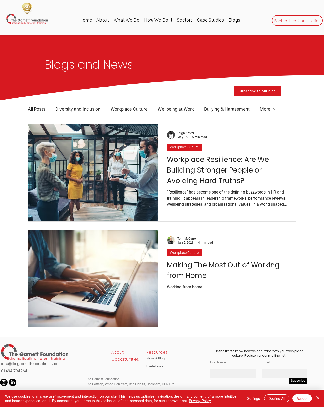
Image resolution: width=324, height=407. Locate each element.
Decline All (276, 398)
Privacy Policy (200, 400)
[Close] (318, 398)
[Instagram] (4, 382)
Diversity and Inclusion (77, 109)
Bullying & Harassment (227, 109)
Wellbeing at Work (176, 109)
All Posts (36, 109)
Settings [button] (253, 398)
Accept (302, 398)
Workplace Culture (129, 109)
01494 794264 (14, 371)
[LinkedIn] (12, 382)
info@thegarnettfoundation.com (29, 363)
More (265, 109)
